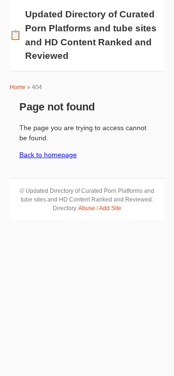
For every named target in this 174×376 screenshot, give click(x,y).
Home (18, 87)
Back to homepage (48, 155)
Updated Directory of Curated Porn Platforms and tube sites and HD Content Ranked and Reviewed (83, 35)
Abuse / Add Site (99, 208)
